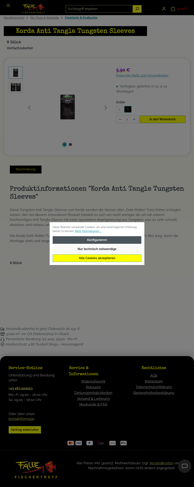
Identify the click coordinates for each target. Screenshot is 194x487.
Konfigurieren (97, 240)
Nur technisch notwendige (97, 249)
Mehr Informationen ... (88, 231)
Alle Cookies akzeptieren (97, 258)
